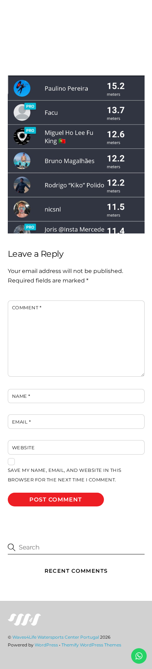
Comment (27, 307)
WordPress (46, 644)
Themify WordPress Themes (91, 644)
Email (21, 422)
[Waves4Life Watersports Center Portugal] (24, 622)
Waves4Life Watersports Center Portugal (55, 637)
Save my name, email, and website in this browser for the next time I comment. (65, 475)
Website (23, 447)
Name (21, 396)
